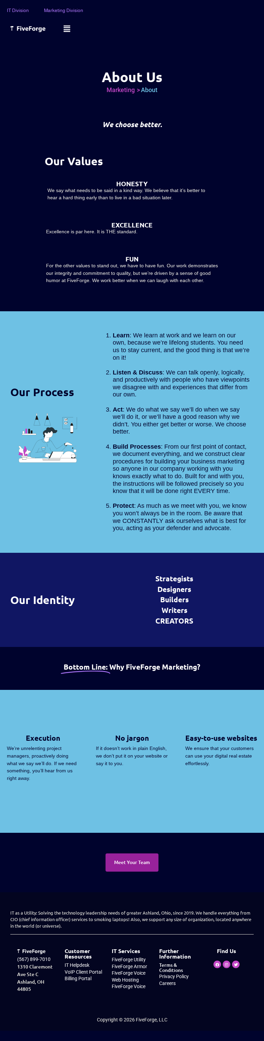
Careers (167, 983)
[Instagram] (226, 964)
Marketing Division (63, 10)
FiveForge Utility (129, 960)
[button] (67, 28)
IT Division (18, 10)
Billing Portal (78, 979)
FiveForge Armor (129, 967)
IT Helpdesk (77, 965)
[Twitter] (236, 964)
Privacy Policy (174, 977)
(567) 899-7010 (34, 959)
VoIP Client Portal (83, 972)
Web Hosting (125, 980)
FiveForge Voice (128, 973)
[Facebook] (217, 964)
